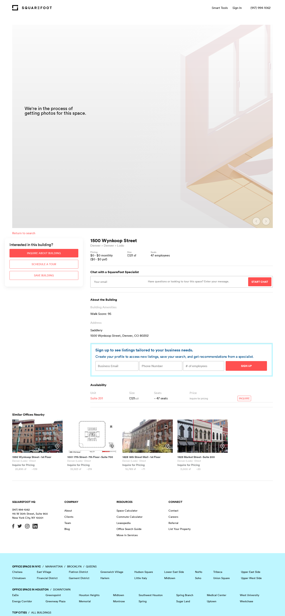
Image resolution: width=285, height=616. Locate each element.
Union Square (221, 578)
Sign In (237, 8)
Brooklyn (74, 566)
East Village (44, 572)
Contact (173, 510)
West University (249, 595)
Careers (173, 517)
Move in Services (127, 535)
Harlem (104, 578)
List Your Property (179, 529)
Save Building (44, 275)
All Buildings (41, 612)
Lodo (120, 245)
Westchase (246, 601)
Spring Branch (184, 595)
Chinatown (19, 578)
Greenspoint (53, 595)
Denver (95, 245)
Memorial (85, 601)
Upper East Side (250, 572)
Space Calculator (127, 510)
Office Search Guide (129, 529)
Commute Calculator (129, 517)
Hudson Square (143, 572)
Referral (173, 523)
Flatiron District (78, 572)
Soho (198, 578)
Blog (67, 529)
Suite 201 (96, 398)
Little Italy (140, 578)
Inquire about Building (44, 253)
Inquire (244, 398)
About (68, 510)
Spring (143, 601)
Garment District (79, 578)
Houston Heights (89, 595)
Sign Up (246, 366)
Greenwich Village (111, 572)
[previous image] (256, 221)
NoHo (198, 572)
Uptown (211, 601)
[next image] (266, 221)
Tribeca (217, 572)
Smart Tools (220, 8)
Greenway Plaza (55, 601)
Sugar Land (183, 601)
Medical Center (216, 595)
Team (67, 523)
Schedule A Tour (44, 264)
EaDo (15, 595)
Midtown (169, 578)
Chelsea (17, 572)
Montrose (119, 601)
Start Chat (259, 282)
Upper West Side (251, 578)
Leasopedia (123, 523)
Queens (91, 566)
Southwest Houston (151, 595)
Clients (68, 517)
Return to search (23, 233)
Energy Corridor (22, 601)
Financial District (47, 578)
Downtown (62, 589)
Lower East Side (174, 572)
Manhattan (54, 566)
